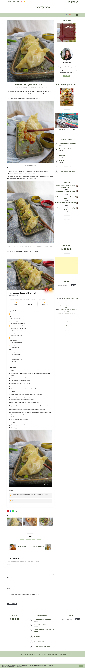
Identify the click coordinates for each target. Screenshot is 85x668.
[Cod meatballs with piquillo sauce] (13, 547)
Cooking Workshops (41, 14)
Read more (66, 75)
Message (9, 564)
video (34, 539)
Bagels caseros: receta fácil (28, 527)
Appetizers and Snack (35, 87)
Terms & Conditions (52, 654)
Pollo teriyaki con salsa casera (45, 527)
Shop (51, 14)
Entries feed (66, 327)
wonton (38, 539)
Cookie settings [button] (75, 665)
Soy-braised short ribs (70, 313)
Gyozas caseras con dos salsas (13, 527)
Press (14, 1)
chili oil (22, 539)
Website (9, 588)
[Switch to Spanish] (24, 1)
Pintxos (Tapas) (43, 87)
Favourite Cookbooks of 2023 (66, 130)
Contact (18, 1)
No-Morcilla (62, 161)
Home (16, 14)
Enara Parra (60, 302)
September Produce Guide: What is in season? (44, 630)
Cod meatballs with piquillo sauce (21, 547)
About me (9, 1)
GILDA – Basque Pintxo (65, 148)
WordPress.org (66, 331)
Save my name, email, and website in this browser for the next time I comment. (24, 594)
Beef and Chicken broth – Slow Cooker (38, 547)
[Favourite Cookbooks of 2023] (66, 113)
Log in (66, 325)
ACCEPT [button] (81, 665)
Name (8, 577)
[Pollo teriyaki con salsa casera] (46, 522)
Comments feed (66, 329)
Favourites (30, 14)
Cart (56, 14)
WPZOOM (58, 660)
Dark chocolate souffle (65, 166)
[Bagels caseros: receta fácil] (30, 522)
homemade (28, 539)
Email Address (10, 583)
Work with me (32, 654)
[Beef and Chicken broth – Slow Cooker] (48, 547)
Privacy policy (62, 654)
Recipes (22, 14)
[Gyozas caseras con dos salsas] (14, 522)
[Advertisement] (66, 265)
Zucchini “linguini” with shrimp (67, 171)
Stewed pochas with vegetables (67, 143)
